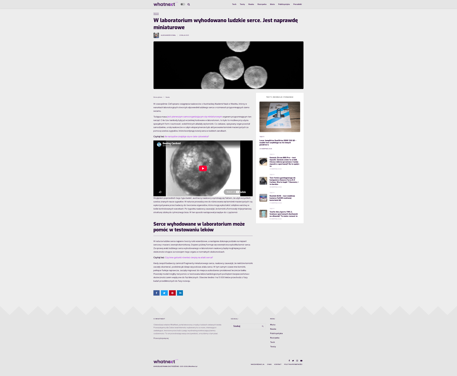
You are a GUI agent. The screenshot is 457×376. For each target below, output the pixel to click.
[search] (262, 326)
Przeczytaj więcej (161, 338)
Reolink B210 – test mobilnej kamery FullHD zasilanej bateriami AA (282, 198)
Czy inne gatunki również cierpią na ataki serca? (189, 257)
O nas (269, 364)
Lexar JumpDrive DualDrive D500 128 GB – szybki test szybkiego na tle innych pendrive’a (277, 142)
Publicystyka (284, 4)
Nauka (251, 4)
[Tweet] (164, 293)
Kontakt (277, 364)
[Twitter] (293, 361)
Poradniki (297, 4)
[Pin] (172, 293)
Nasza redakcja (257, 364)
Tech (234, 4)
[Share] (156, 293)
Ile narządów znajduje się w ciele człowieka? (187, 136)
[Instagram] (297, 361)
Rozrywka (262, 4)
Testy (242, 4)
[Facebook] (289, 361)
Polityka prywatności (293, 364)
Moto (272, 4)
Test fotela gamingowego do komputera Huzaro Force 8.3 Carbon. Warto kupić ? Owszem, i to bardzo (284, 181)
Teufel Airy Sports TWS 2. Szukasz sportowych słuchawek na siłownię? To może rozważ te (284, 214)
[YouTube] (301, 361)
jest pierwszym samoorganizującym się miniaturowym (194, 116)
